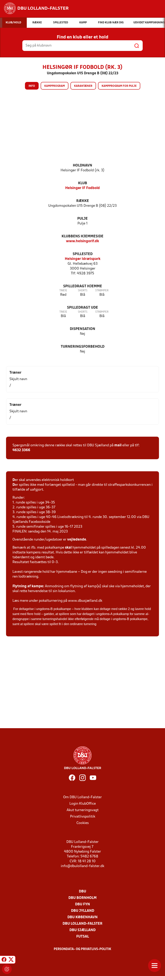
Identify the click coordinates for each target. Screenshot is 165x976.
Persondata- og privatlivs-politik (82, 949)
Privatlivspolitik (82, 816)
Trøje (63, 290)
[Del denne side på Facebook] (4, 960)
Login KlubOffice (82, 803)
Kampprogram (54, 86)
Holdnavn (82, 165)
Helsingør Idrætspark (82, 259)
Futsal (82, 936)
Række (82, 201)
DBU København (82, 917)
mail (118, 445)
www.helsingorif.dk (82, 241)
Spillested (83, 254)
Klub (82, 183)
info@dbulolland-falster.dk (82, 866)
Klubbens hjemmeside (82, 236)
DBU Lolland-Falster (82, 923)
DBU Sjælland (82, 930)
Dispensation (82, 329)
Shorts (82, 290)
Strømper (101, 290)
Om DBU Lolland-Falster (82, 797)
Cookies (82, 823)
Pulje (82, 218)
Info (32, 86)
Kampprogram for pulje (119, 86)
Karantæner (83, 86)
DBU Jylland (82, 911)
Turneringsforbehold (82, 346)
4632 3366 (21, 450)
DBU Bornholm (82, 898)
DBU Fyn (82, 904)
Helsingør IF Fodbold (82, 188)
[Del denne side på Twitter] (11, 960)
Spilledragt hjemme (82, 286)
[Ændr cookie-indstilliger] (7, 969)
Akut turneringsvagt (83, 810)
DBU (82, 891)
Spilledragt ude (82, 307)
